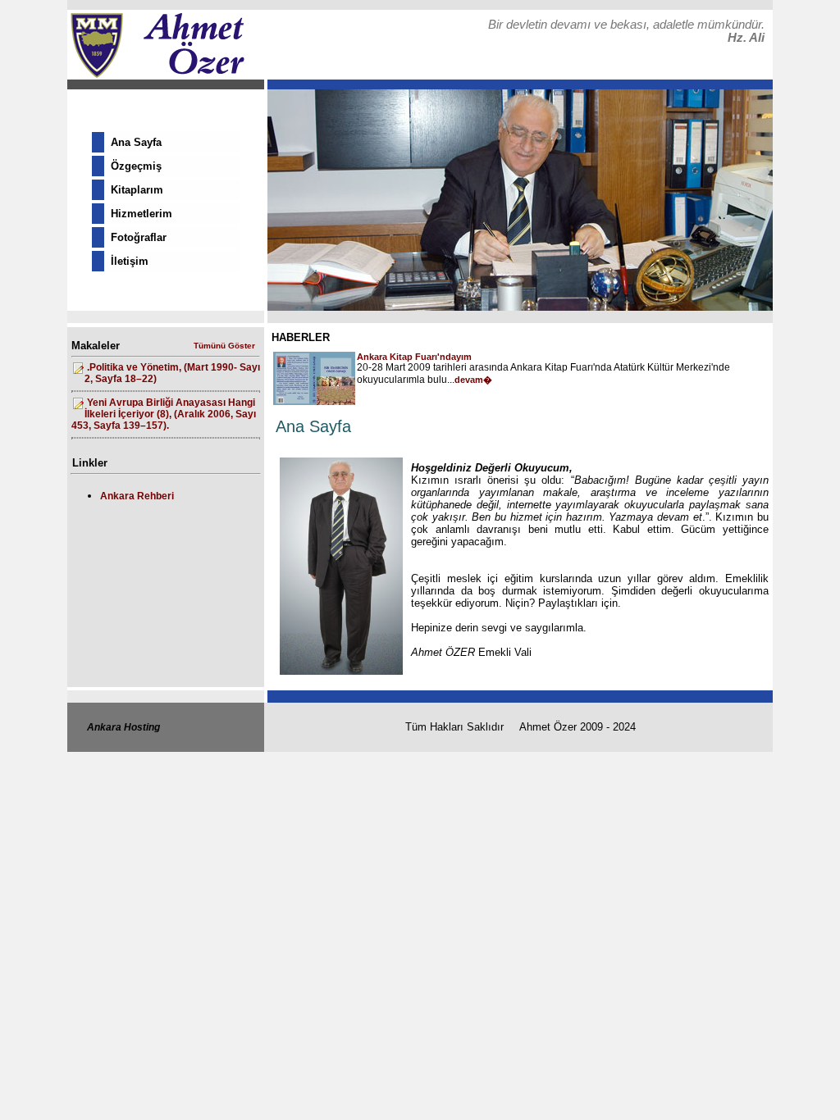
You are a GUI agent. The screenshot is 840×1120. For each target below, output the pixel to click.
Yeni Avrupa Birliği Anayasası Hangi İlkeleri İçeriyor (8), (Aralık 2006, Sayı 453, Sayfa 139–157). (163, 414)
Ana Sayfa (136, 142)
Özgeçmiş (136, 166)
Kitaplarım (137, 190)
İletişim (129, 261)
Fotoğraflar (139, 237)
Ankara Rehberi (137, 496)
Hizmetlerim (141, 213)
